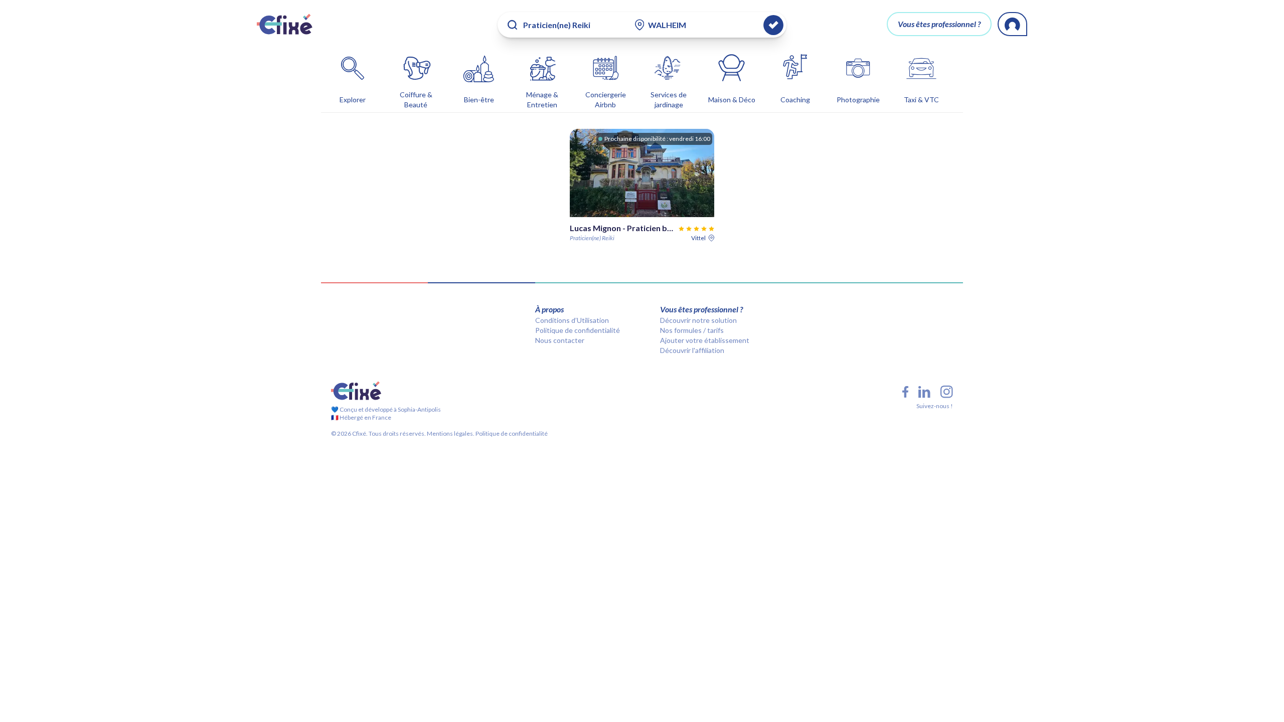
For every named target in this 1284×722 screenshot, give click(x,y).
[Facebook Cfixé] (905, 392)
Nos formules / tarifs (692, 330)
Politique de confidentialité (577, 330)
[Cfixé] (284, 24)
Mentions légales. (450, 433)
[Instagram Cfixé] (946, 392)
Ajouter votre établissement (704, 340)
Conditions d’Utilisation (572, 320)
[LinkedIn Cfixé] (924, 392)
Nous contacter (559, 340)
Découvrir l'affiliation (692, 350)
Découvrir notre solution (698, 320)
